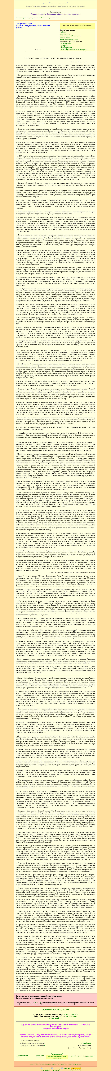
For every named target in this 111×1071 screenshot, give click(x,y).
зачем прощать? (67, 48)
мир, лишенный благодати (70, 36)
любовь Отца (65, 38)
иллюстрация (65, 34)
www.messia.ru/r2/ (71, 1014)
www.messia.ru (71, 1016)
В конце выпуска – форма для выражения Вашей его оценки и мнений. (37, 18)
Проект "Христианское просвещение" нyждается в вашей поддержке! (55, 1064)
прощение (64, 46)
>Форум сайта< (55, 1018)
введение (63, 32)
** (57, 1054)
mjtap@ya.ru (86, 1043)
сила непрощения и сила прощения (74, 49)
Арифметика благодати (69, 40)
